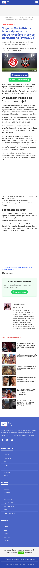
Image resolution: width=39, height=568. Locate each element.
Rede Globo (9, 273)
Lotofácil (6, 533)
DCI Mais (11, 17)
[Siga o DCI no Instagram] (12, 440)
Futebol (6, 465)
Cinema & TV (18, 17)
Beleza (6, 476)
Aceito (21, 552)
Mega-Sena (7, 537)
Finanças (6, 496)
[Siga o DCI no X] (7, 440)
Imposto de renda (9, 506)
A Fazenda (7, 472)
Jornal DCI (5, 17)
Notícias (6, 469)
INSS (5, 510)
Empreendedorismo (9, 513)
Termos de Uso (24, 559)
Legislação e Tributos (10, 503)
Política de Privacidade (11, 559)
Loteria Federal (8, 544)
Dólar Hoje (7, 492)
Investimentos (8, 499)
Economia (6, 489)
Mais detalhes (28, 552)
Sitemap (32, 559)
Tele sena (6, 540)
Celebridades (7, 455)
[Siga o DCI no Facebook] (2, 440)
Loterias (6, 526)
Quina (5, 530)
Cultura (6, 462)
